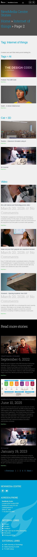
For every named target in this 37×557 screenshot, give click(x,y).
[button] (23, 2)
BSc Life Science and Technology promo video (15, 205)
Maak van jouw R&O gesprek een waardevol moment (18, 249)
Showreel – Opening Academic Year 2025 (14, 293)
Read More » (3, 82)
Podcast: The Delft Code (8, 80)
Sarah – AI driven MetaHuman (10, 106)
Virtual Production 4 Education (10, 356)
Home (5, 21)
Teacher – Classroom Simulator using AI (13, 141)
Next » (29, 470)
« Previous (9, 470)
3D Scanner (4, 167)
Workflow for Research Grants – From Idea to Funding (18, 399)
